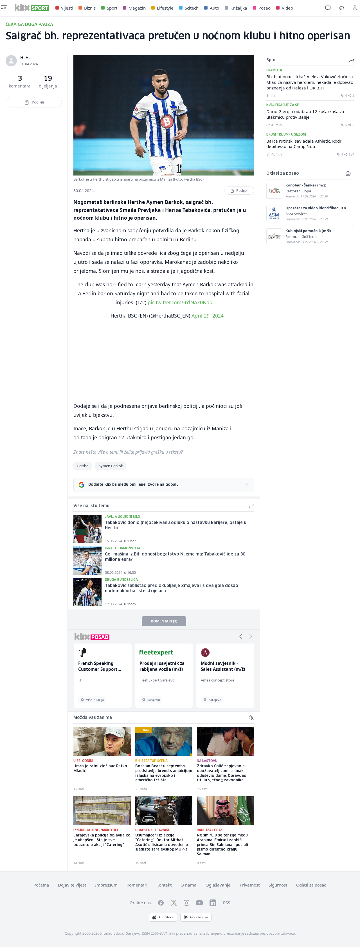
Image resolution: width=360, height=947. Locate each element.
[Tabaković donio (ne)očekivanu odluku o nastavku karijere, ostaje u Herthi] (87, 529)
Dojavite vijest (72, 885)
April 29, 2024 (208, 315)
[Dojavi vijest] (341, 8)
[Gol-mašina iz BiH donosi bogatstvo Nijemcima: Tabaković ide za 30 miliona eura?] (87, 560)
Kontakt (164, 885)
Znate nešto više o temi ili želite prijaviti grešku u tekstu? (128, 452)
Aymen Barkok (110, 465)
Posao (264, 8)
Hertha (82, 465)
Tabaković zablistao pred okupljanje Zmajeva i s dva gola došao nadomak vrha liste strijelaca (171, 588)
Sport (112, 8)
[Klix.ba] (32, 7)
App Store (166, 917)
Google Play (199, 917)
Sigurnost (278, 885)
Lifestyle (165, 8)
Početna (41, 885)
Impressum (106, 885)
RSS (226, 902)
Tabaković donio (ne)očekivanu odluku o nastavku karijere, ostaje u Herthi (175, 525)
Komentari (137, 885)
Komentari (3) (164, 621)
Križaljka (238, 8)
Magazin (137, 8)
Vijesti (67, 8)
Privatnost (250, 885)
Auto (214, 8)
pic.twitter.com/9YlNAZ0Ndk (180, 302)
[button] (240, 636)
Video (287, 8)
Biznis (90, 8)
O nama (189, 885)
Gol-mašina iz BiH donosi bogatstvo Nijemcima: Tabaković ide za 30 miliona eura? (175, 557)
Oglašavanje (218, 885)
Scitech (192, 8)
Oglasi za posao (311, 885)
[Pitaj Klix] (328, 8)
